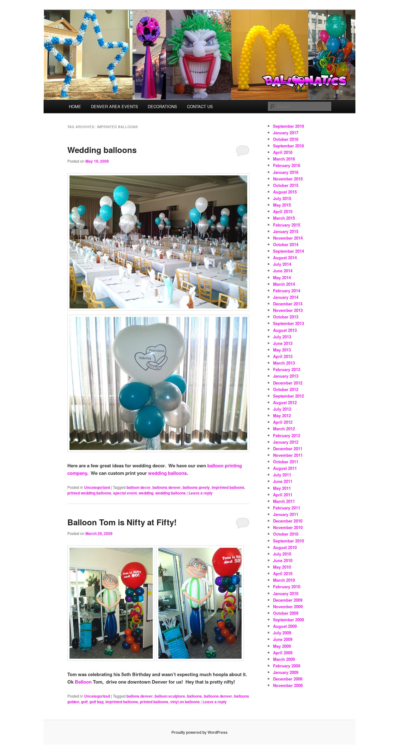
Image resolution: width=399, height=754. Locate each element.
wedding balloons (167, 473)
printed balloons (154, 701)
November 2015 (288, 179)
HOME (75, 106)
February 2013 (286, 369)
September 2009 (288, 620)
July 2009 (282, 633)
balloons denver (166, 487)
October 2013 (285, 317)
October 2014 (285, 244)
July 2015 (282, 198)
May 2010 (282, 567)
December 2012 (287, 383)
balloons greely (196, 487)
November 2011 (288, 455)
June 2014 (282, 271)
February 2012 (286, 435)
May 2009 (282, 646)
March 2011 (284, 501)
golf (84, 701)
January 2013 (285, 376)
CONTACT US (200, 106)
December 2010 (287, 521)
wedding (146, 493)
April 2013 (282, 356)
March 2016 (284, 159)
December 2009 (287, 600)
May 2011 (282, 488)
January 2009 (285, 672)
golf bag (96, 701)
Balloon (83, 681)
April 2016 (282, 152)
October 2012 (285, 389)
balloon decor (139, 487)
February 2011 (286, 508)
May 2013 (282, 350)
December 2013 (287, 304)
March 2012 (284, 429)
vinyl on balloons (185, 701)
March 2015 (284, 218)
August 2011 (285, 468)
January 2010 (285, 593)
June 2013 (282, 343)
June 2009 (282, 639)
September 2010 (288, 541)
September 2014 (288, 251)
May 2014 (282, 277)
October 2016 (285, 139)
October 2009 (285, 613)
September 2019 (288, 126)
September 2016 (288, 146)
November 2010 (288, 527)
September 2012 (288, 396)
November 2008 (288, 685)
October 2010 (285, 534)
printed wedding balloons (89, 493)
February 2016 (286, 165)
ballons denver (140, 696)
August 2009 (285, 626)
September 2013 (288, 323)
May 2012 (282, 415)
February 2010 (286, 586)
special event (125, 493)
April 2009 (282, 653)
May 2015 (282, 205)
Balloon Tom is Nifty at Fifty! (122, 522)
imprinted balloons (228, 487)
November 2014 (288, 238)
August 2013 (285, 330)
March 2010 (284, 580)
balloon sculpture (170, 696)
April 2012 (282, 422)
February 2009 (286, 666)
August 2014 (285, 257)
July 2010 (282, 554)
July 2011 (282, 475)
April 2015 (282, 211)
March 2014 (284, 284)
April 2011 (282, 495)
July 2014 (282, 264)
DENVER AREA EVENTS (114, 106)
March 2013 (284, 363)
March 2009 (284, 659)
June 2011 (282, 481)
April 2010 (282, 573)
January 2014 (285, 297)
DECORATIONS (162, 106)
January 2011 (285, 514)
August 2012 (285, 402)
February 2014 (286, 290)
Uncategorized (97, 487)
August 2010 (285, 547)
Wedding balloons (102, 149)
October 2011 (285, 462)
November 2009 (288, 606)
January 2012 (285, 442)
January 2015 (285, 231)
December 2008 (287, 679)
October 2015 (285, 185)
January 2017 (285, 133)
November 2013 (288, 310)
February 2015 (286, 225)
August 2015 (285, 192)
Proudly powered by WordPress (199, 732)
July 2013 (282, 337)
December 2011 (287, 448)
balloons (194, 696)
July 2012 (282, 409)
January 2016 (285, 172)
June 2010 (282, 560)
